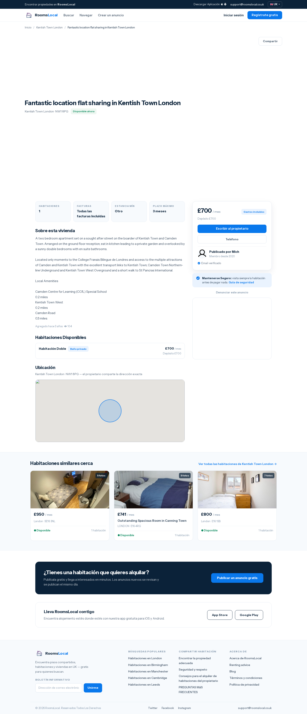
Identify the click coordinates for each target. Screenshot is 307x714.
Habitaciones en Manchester (148, 671)
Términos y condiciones (246, 678)
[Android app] (225, 4)
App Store (220, 615)
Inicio (28, 27)
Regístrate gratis (265, 15)
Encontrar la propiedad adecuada (195, 660)
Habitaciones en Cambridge (147, 678)
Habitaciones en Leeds (144, 684)
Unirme (93, 687)
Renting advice (240, 665)
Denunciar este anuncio (232, 292)
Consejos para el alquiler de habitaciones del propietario (198, 678)
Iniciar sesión (234, 15)
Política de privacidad (244, 684)
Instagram (184, 708)
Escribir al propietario (232, 228)
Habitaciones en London (145, 658)
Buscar (68, 15)
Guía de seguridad (241, 282)
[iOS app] (222, 4)
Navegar (86, 15)
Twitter (152, 708)
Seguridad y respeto (193, 669)
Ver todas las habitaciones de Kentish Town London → (237, 464)
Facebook (168, 708)
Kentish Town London (49, 27)
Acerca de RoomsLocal (245, 658)
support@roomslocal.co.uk (247, 4)
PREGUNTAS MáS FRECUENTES (191, 689)
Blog (233, 671)
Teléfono (232, 239)
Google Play (249, 615)
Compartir (270, 41)
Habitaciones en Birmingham (148, 665)
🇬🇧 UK (274, 4)
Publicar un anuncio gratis (237, 578)
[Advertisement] (103, 68)
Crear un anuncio (111, 15)
